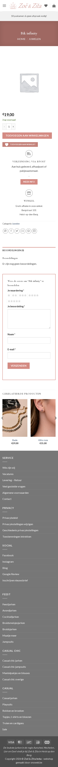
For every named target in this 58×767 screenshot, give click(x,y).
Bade (14, 440)
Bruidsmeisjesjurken (13, 622)
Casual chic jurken (12, 660)
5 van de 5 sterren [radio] (14, 301)
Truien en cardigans (13, 723)
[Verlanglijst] (46, 5)
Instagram (8, 561)
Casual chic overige (13, 679)
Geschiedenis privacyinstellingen (20, 530)
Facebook (8, 555)
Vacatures (8, 473)
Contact (6, 498)
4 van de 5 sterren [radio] (33, 295)
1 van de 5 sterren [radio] (8, 295)
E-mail (12, 349)
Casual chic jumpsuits (14, 666)
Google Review (10, 574)
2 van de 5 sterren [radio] (14, 295)
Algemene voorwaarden (15, 492)
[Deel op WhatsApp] (5, 231)
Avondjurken (9, 610)
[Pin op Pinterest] (28, 231)
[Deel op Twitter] (17, 231)
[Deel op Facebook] (11, 231)
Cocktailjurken (10, 616)
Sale (4, 729)
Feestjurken (8, 604)
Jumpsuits (8, 641)
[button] (4, 6)
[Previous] (3, 424)
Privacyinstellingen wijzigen (17, 524)
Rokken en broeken (13, 710)
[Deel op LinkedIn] (34, 231)
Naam (11, 334)
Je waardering (16, 290)
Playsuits (7, 704)
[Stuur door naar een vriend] (22, 231)
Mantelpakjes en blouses (16, 673)
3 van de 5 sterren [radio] (22, 295)
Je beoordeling (16, 306)
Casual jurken (9, 698)
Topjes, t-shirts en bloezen (16, 716)
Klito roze (43, 440)
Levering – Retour (12, 480)
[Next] (55, 424)
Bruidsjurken (9, 629)
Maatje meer (9, 635)
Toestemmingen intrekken (16, 536)
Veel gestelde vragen (13, 486)
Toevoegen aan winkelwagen (27, 135)
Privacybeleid (10, 517)
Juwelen (35, 38)
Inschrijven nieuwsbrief (15, 580)
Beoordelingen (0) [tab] (13, 250)
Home (21, 38)
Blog (5, 567)
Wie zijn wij (8, 467)
